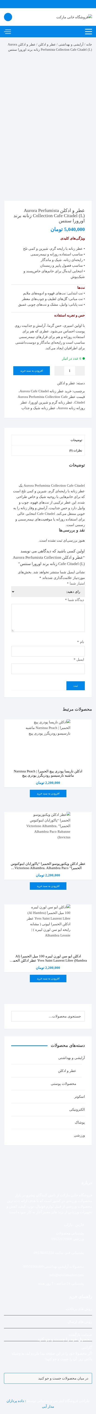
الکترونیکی (77, 1109)
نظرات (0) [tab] (75, 450)
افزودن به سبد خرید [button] (48, 793)
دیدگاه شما (74, 600)
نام (80, 642)
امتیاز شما (76, 583)
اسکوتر (79, 1096)
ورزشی (79, 1135)
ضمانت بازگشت (80, 1335)
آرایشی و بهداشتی (70, 44)
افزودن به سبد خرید (31, 370)
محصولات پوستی (63, 1084)
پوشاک (80, 1122)
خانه (89, 44)
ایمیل (79, 659)
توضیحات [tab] (76, 440)
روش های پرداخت (79, 1309)
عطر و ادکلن (47, 44)
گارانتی (87, 1347)
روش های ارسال (80, 1322)
